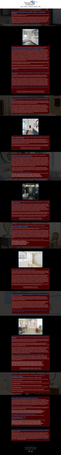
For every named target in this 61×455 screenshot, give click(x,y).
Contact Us (30, 6)
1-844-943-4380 (26, 22)
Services (25, 6)
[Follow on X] (30, 451)
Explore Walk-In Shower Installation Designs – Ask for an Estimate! (30, 218)
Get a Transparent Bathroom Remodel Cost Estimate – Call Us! (30, 368)
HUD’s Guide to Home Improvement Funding (19, 416)
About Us (36, 6)
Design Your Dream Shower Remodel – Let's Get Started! (30, 148)
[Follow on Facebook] (29, 451)
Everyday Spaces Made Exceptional (34, 22)
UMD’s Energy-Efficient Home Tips (17, 417)
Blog (39, 6)
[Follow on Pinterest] (31, 451)
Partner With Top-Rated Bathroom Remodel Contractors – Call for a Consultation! (30, 91)
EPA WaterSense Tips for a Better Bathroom (19, 418)
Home (22, 6)
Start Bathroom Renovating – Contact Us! (30, 287)
